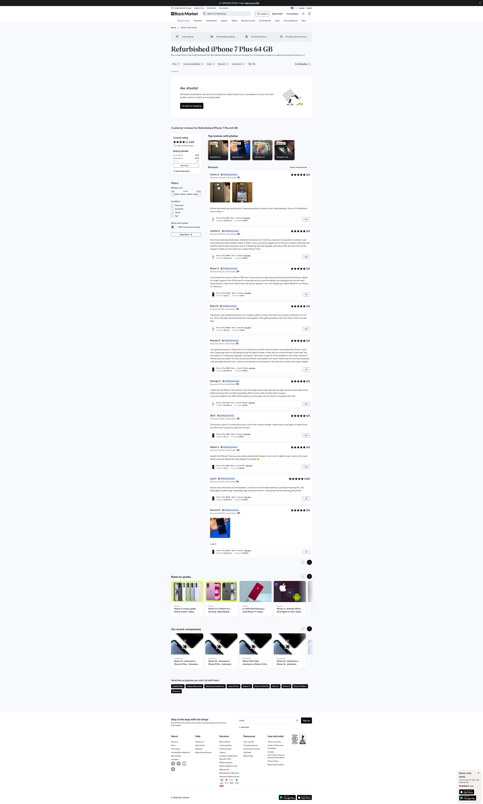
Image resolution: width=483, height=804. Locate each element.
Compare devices (251, 745)
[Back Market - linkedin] (173, 769)
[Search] (204, 14)
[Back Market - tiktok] (179, 764)
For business (292, 13)
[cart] (309, 13)
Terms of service (274, 742)
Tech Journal (249, 742)
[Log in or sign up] (303, 13)
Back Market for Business (229, 773)
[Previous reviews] (302, 562)
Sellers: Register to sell (228, 766)
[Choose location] (294, 8)
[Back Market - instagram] (173, 764)
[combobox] (176, 64)
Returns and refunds (203, 752)
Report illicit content (276, 764)
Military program (225, 762)
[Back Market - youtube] (184, 764)
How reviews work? (182, 171)
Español (309, 8)
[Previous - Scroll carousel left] (302, 576)
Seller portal (224, 769)
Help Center (200, 745)
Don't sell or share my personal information (276, 756)
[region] (260, 151)
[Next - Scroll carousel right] (309, 576)
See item (247, 218)
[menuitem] (211, 20)
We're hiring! (176, 756)
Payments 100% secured (229, 776)
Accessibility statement (180, 752)
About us (174, 742)
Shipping (198, 749)
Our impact (175, 749)
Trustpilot (175, 759)
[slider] (173, 194)
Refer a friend (224, 742)
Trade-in (222, 752)
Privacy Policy (273, 761)
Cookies (271, 752)
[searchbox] (228, 13)
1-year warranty (225, 745)
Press (173, 745)
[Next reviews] (309, 562)
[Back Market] (184, 13)
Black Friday (248, 756)
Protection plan (225, 749)
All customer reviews (252, 749)
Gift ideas (247, 752)
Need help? (277, 13)
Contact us (199, 742)
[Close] (478, 773)
